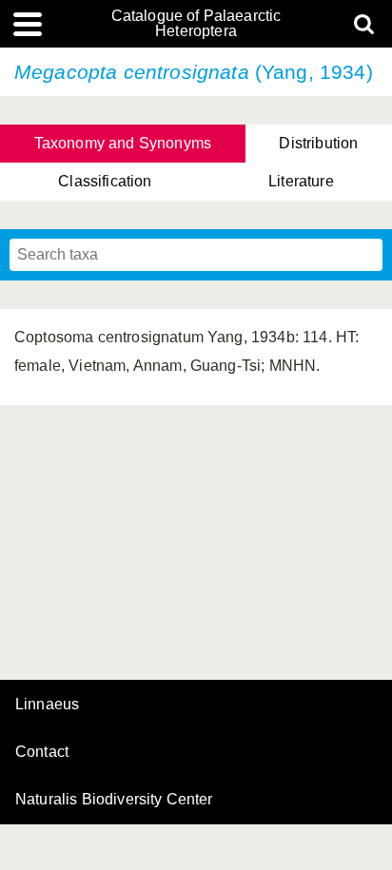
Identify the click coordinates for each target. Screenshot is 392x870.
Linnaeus (47, 704)
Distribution (318, 143)
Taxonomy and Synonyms (122, 143)
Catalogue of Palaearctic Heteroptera (196, 24)
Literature (301, 181)
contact (42, 752)
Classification (104, 181)
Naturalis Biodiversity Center (114, 799)
